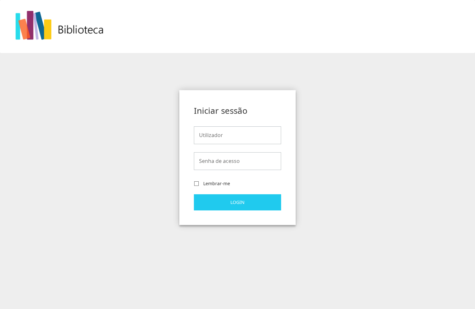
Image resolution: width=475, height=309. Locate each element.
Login (237, 202)
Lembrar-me (216, 183)
